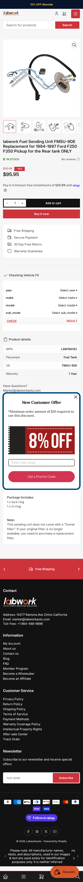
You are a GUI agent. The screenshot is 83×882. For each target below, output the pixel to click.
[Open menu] (75, 13)
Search (67, 25)
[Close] (76, 397)
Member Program (15, 668)
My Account (11, 643)
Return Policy (12, 704)
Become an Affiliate (17, 678)
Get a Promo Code (41, 476)
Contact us (11, 653)
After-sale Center (15, 734)
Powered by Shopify (55, 841)
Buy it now (41, 214)
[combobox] (41, 25)
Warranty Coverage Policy (21, 724)
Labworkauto (33, 841)
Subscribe (66, 778)
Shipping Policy (14, 709)
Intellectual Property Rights (22, 729)
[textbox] (49, 290)
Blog (6, 658)
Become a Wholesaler (18, 673)
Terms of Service (15, 714)
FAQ (6, 663)
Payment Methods (16, 719)
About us (9, 648)
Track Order (11, 739)
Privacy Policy (13, 699)
